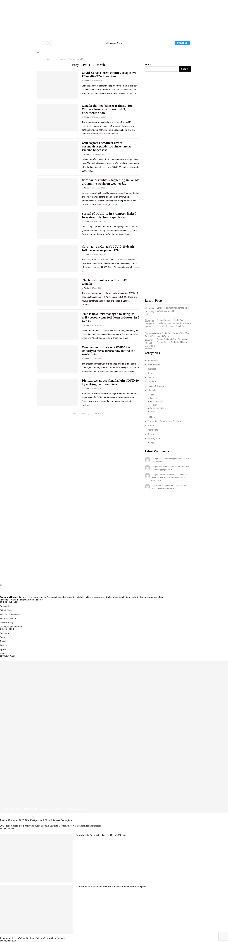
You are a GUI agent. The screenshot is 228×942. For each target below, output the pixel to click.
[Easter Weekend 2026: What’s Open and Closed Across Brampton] (114, 737)
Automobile (153, 360)
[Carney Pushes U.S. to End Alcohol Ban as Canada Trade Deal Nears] (150, 344)
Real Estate (153, 430)
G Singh (155, 459)
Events (151, 377)
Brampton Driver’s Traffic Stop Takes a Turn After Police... (32, 938)
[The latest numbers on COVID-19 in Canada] (57, 292)
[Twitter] (42, 43)
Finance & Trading (156, 386)
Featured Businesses (10, 614)
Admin (86, 81)
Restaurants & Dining (159, 408)
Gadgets (153, 398)
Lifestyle (152, 390)
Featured (152, 381)
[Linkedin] (55, 43)
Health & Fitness (156, 402)
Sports (151, 434)
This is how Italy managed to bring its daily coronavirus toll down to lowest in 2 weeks (110, 317)
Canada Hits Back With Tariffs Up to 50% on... (101, 835)
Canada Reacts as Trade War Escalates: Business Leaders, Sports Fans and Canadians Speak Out (174, 323)
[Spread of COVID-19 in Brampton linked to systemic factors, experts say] (57, 225)
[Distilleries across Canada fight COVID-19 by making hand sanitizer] (57, 392)
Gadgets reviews (159, 474)
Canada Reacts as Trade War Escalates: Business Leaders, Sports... (112, 886)
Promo (151, 425)
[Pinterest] (51, 43)
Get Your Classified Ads (11, 627)
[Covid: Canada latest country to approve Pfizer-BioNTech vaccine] (57, 85)
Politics (151, 417)
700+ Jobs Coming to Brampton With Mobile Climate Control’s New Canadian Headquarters (50, 825)
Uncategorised (154, 438)
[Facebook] (38, 43)
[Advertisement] (79, 18)
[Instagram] (47, 43)
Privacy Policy (6, 623)
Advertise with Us (8, 619)
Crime (150, 373)
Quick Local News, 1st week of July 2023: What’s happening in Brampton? (170, 477)
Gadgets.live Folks (159, 466)
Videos (151, 443)
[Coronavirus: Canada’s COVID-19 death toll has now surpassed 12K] (57, 258)
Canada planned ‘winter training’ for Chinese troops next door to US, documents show (107, 109)
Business (152, 369)
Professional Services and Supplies (164, 421)
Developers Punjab (160, 485)
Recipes (153, 405)
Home (39, 59)
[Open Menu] (38, 52)
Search (148, 64)
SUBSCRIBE (182, 43)
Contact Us (5, 606)
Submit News (6, 610)
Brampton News (26, 940)
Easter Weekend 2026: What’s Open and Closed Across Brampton (42, 809)
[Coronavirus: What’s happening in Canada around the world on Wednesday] (57, 192)
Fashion (153, 395)
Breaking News (155, 364)
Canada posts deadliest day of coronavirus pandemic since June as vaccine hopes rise (106, 146)
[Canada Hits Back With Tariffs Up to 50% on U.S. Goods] (150, 311)
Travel (152, 412)
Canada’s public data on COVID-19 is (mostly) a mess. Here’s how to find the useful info (108, 351)
